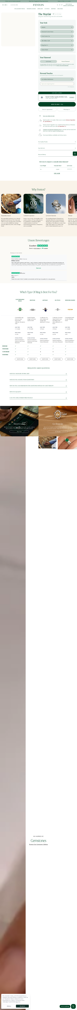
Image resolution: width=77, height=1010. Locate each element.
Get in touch (69, 4)
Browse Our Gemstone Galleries (38, 844)
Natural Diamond (65, 61)
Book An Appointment (47, 109)
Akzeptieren (22, 1006)
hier (17, 1002)
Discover (60, 8)
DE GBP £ (5, 5)
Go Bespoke (58, 431)
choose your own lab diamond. (62, 65)
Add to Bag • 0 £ (57, 104)
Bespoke (53, 8)
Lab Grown (48, 61)
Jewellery (40, 8)
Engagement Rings (19, 8)
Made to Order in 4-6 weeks (64, 1)
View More (57, 173)
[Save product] (40, 116)
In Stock (47, 8)
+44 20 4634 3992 (14, 5)
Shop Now (20, 359)
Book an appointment (68, 5)
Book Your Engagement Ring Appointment (38, 1)
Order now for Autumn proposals (12, 1)
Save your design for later (49, 116)
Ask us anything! (65, 1006)
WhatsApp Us (67, 109)
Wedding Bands (31, 8)
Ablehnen (9, 1006)
